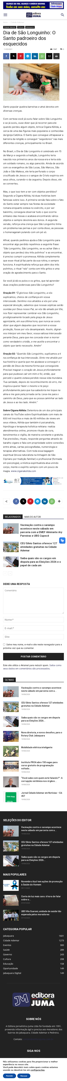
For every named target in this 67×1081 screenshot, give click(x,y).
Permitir (9, 1076)
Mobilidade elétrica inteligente (37, 747)
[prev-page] (5, 573)
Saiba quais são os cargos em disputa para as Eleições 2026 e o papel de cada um (40, 562)
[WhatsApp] (42, 56)
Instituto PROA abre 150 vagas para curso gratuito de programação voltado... (39, 765)
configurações (38, 1070)
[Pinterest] (20, 56)
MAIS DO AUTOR (32, 517)
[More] (59, 501)
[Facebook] (6, 56)
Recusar (23, 1076)
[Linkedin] (35, 56)
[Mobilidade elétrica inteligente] (11, 751)
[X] (13, 56)
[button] (5, 15)
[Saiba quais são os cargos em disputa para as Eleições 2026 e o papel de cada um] (11, 561)
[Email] (49, 56)
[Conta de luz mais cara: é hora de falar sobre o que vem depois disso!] (11, 900)
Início (5, 22)
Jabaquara (30, 27)
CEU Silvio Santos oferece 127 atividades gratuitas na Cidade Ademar (38, 547)
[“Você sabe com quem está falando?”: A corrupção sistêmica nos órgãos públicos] (11, 781)
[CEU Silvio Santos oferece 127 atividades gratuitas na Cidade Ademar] (11, 547)
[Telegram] (28, 56)
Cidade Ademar (17, 22)
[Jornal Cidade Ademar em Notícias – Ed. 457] (11, 796)
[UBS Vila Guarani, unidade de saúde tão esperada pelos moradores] (11, 915)
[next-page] (10, 573)
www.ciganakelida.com (23, 471)
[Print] (56, 56)
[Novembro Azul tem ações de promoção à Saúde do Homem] (11, 885)
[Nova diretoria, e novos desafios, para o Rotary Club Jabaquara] (11, 736)
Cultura (21, 27)
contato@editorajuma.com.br (38, 1039)
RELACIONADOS (13, 517)
